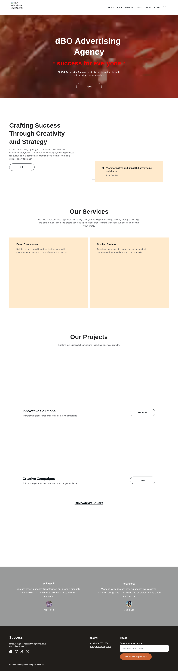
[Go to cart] (164, 7)
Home (111, 7)
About (119, 7)
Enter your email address (132, 643)
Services (129, 7)
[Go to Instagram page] (16, 651)
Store (148, 7)
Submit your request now (135, 657)
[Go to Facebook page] (10, 651)
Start (89, 86)
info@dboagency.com (100, 646)
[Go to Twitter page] (27, 651)
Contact (139, 7)
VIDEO (157, 7)
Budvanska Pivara (89, 503)
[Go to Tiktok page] (21, 651)
